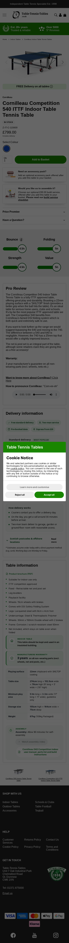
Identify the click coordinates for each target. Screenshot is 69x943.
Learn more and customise (34, 487)
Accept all (49, 494)
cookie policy (17, 468)
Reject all (20, 494)
